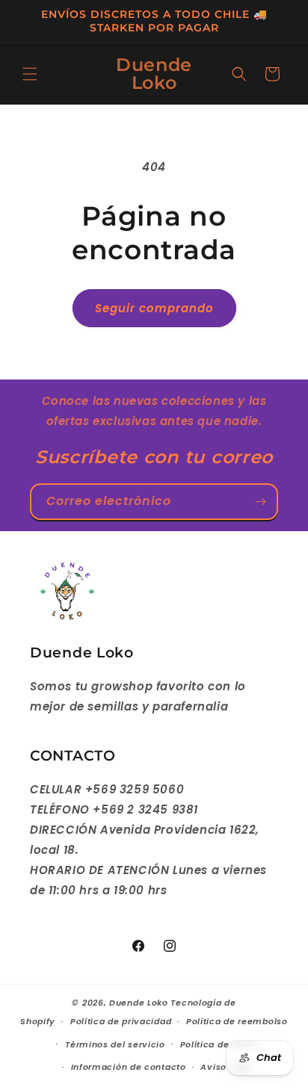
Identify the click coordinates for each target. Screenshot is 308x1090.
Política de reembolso (237, 1021)
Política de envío (219, 1044)
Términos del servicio (115, 1044)
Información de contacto (128, 1067)
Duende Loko (138, 1003)
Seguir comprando (154, 308)
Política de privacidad (120, 1021)
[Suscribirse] (260, 501)
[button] (29, 74)
